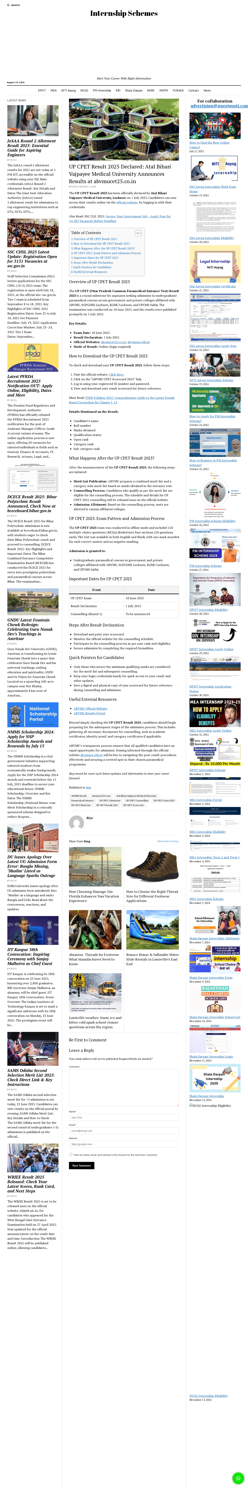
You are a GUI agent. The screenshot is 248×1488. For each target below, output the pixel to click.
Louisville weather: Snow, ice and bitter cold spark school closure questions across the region (95, 1022)
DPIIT (42, 90)
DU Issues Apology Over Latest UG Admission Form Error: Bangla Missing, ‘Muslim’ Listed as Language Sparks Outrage (32, 866)
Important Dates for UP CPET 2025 (96, 258)
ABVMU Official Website (90, 708)
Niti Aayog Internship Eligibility (211, 238)
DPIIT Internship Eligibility (208, 610)
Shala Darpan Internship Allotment (214, 938)
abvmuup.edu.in (138, 342)
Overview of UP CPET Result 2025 (95, 239)
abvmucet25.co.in (113, 342)
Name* (72, 1111)
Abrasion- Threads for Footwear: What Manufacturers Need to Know (94, 959)
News (207, 90)
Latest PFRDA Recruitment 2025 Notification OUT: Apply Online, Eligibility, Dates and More (29, 385)
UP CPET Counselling (137, 800)
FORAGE (178, 90)
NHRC (151, 90)
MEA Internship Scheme (206, 899)
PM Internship (102, 90)
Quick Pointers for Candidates (92, 267)
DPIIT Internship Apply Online (211, 649)
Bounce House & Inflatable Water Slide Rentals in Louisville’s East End (152, 959)
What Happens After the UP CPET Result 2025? (104, 248)
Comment (74, 1066)
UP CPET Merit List (80, 805)
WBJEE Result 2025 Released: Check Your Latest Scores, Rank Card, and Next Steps (31, 1184)
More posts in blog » (168, 841)
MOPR (163, 90)
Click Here (116, 374)
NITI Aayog (68, 90)
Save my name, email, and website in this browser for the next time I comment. (116, 1154)
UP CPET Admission (110, 800)
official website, (127, 202)
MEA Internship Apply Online (210, 730)
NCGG (84, 90)
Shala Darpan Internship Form (210, 977)
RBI (118, 90)
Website (73, 1138)
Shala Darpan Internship (206, 1096)
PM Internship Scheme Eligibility (212, 521)
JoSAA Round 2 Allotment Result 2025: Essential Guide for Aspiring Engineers (31, 147)
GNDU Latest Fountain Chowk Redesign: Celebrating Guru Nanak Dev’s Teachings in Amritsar (30, 629)
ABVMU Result (78, 795)
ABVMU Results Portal (89, 713)
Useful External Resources (90, 272)
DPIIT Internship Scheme (207, 770)
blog (88, 787)
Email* (72, 1124)
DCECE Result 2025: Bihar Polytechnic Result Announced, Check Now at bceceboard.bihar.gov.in (32, 503)
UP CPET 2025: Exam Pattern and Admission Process (107, 253)
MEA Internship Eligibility (207, 832)
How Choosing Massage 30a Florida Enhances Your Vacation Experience (94, 896)
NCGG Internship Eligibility (208, 1396)
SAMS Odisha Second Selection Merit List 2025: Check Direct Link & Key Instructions (31, 1077)
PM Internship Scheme (205, 566)
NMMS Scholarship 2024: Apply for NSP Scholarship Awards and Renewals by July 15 (31, 739)
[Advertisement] (124, 47)
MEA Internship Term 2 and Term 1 (214, 857)
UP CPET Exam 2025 (164, 800)
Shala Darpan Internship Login (211, 1056)
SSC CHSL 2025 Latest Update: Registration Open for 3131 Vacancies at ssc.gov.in (32, 259)
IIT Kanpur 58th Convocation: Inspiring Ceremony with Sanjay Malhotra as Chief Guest (29, 956)
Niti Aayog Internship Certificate (212, 286)
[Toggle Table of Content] (136, 233)
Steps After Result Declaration (93, 262)
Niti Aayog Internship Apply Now (213, 346)
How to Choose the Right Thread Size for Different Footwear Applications (152, 896)
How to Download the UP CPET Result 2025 (102, 243)
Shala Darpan (133, 90)
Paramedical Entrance (82, 800)
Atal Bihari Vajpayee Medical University (136, 795)
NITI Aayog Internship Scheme (211, 380)
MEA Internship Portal (205, 800)
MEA (54, 90)
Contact (194, 90)
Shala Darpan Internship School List (214, 1017)
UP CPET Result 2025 (107, 805)
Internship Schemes (124, 13)
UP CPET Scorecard (133, 805)
